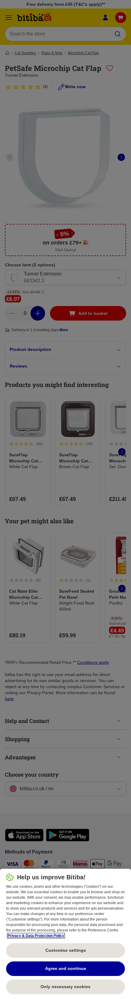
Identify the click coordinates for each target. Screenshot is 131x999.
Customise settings (65, 950)
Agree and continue (65, 968)
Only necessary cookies (65, 986)
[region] (65, 934)
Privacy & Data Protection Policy (36, 936)
